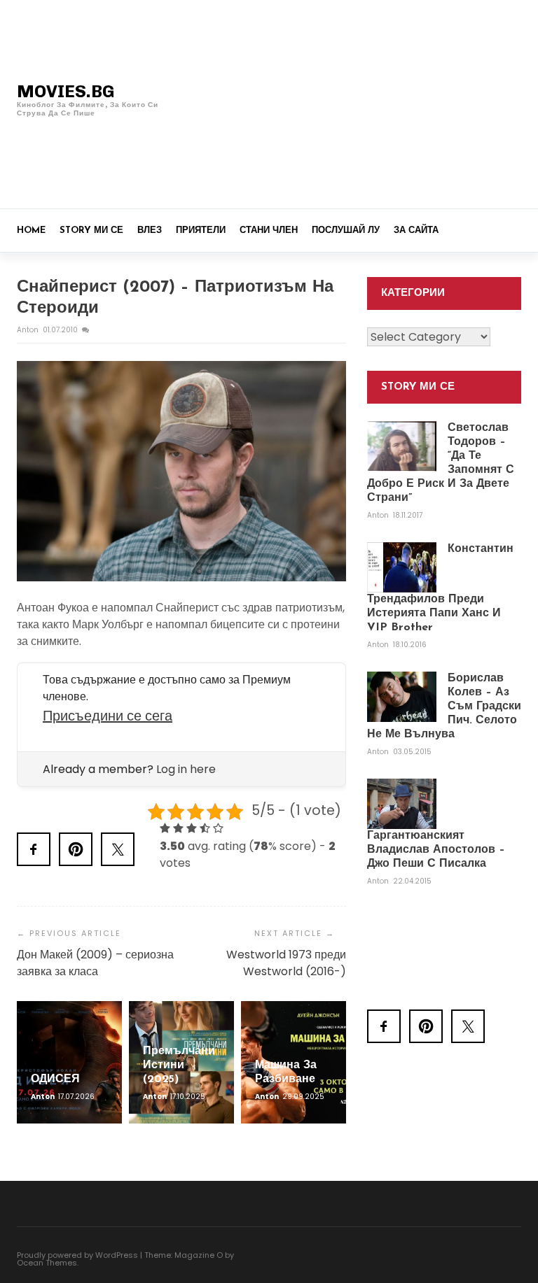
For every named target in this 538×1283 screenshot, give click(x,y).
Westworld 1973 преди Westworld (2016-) (286, 963)
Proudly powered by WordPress (77, 1255)
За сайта (416, 230)
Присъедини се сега (107, 715)
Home (31, 230)
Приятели (201, 230)
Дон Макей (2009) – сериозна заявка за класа (95, 963)
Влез (149, 230)
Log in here (186, 769)
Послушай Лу (346, 230)
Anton (29, 330)
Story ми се (91, 230)
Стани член (269, 230)
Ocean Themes (47, 1262)
